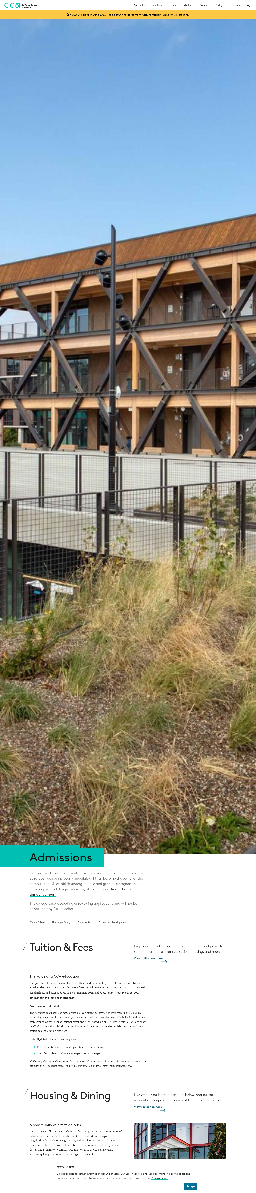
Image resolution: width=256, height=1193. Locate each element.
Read (110, 14)
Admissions (158, 5)
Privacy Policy (159, 1177)
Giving (219, 5)
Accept (191, 1186)
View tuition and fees (148, 958)
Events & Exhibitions (182, 5)
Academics (139, 5)
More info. (182, 14)
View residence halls (148, 1107)
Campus (204, 5)
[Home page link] (20, 5)
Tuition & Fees (37, 922)
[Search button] (248, 5)
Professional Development (112, 922)
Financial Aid (84, 922)
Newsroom (235, 5)
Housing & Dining (61, 922)
